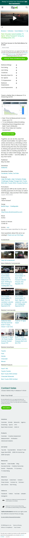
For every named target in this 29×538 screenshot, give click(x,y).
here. (22, 514)
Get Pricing (13, 485)
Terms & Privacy (17, 525)
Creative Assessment (14, 436)
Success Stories (5, 466)
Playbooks (10, 468)
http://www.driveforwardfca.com (11, 212)
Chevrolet (4, 359)
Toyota (3, 351)
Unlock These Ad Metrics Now (14, 59)
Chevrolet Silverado (7, 376)
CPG (15, 425)
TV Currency (18, 468)
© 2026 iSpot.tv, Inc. (6, 525)
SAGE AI (16, 427)
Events (3, 468)
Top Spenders (12, 450)
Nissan (3, 361)
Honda (3, 356)
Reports (3, 464)
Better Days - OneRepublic (9, 206)
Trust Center (17, 527)
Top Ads (3, 450)
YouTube (16, 173)
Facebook (4, 173)
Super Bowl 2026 (6, 452)
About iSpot (4, 480)
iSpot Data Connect (7, 427)
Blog (17, 464)
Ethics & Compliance (6, 527)
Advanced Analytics (7, 441)
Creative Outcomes (17, 466)
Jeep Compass (16, 179)
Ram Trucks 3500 (10, 183)
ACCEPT (7, 536)
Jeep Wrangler (6, 179)
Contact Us (13, 482)
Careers (20, 480)
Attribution (14, 438)
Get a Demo (4, 485)
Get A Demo (6, 408)
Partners (21, 482)
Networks (16, 422)
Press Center (5, 482)
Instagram (4, 496)
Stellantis (4, 168)
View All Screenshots (8, 260)
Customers (13, 480)
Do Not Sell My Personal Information (10, 517)
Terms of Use (11, 54)
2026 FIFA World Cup (18, 452)
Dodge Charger (14, 181)
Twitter (10, 173)
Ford (2, 353)
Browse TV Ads (21, 450)
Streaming (4, 425)
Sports (11, 425)
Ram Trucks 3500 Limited (9, 379)
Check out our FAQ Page (15, 235)
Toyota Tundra (6, 371)
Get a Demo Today (8, 134)
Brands (10, 422)
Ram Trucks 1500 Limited (9, 374)
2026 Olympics (5, 455)
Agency (23, 422)
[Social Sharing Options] (2, 27)
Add (8, 227)
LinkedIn (23, 494)
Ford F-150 (4, 368)
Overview (4, 422)
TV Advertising (5, 471)
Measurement (5, 438)
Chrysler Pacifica (22, 183)
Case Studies (11, 464)
